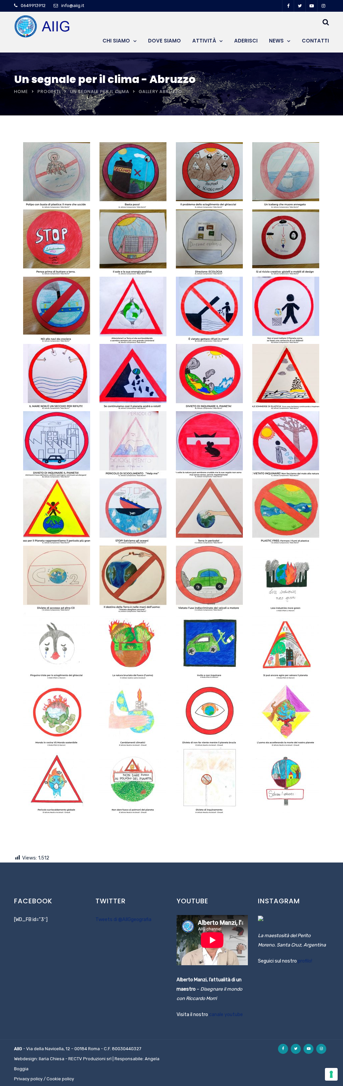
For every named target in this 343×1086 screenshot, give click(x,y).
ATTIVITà (204, 40)
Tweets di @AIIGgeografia (123, 919)
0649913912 (33, 5)
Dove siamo (164, 40)
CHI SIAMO (116, 40)
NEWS (276, 40)
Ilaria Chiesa (51, 1058)
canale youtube (226, 1014)
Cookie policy (60, 1078)
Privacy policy (28, 1078)
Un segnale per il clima (99, 91)
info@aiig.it (72, 5)
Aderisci (246, 40)
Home (21, 91)
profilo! (305, 961)
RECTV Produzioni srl (90, 1058)
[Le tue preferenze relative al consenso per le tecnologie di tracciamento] (331, 1074)
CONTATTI (315, 40)
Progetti (49, 91)
